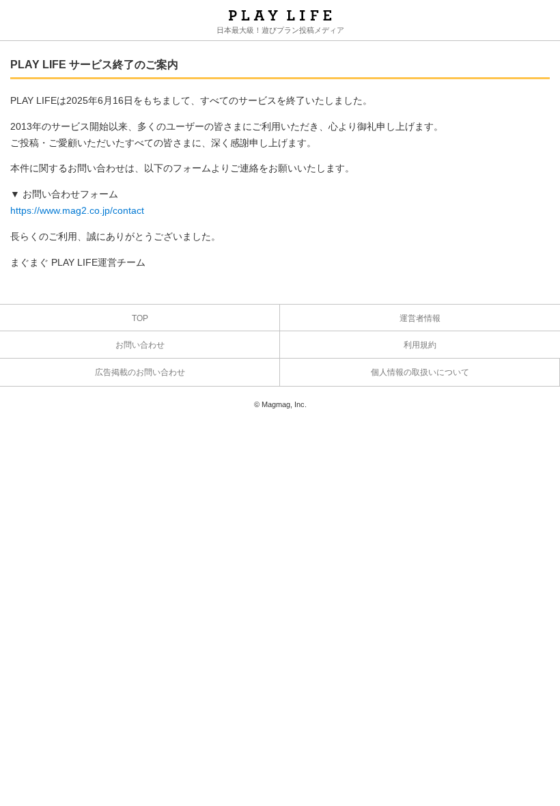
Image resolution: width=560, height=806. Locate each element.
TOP (140, 318)
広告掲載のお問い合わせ (140, 372)
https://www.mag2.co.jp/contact (77, 210)
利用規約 (420, 345)
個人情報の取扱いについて (420, 372)
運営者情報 (420, 318)
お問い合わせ (140, 345)
